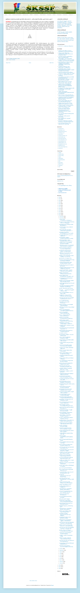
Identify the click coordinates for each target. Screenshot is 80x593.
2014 (60, 211)
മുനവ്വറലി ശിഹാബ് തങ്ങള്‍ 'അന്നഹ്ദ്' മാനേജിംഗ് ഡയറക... (66, 377)
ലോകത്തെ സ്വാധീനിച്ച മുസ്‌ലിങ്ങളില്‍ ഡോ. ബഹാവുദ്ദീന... (66, 233)
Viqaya (59, 156)
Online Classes (43, 14)
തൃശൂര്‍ (58, 23)
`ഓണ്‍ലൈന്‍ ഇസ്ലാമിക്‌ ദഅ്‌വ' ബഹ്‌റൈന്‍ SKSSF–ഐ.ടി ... (65, 263)
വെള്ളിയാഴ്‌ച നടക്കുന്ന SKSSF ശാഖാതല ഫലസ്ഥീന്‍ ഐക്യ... (66, 296)
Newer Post (8, 62)
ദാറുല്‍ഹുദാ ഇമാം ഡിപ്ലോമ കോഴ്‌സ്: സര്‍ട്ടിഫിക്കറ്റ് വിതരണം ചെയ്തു (65, 106)
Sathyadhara (60, 158)
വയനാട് (69, 21)
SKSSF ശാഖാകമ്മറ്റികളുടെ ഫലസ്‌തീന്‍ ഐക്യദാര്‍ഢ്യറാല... (66, 310)
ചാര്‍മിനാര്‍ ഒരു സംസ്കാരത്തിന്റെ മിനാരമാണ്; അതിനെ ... (65, 243)
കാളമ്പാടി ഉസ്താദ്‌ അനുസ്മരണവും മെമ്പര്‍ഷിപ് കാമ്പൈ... (65, 504)
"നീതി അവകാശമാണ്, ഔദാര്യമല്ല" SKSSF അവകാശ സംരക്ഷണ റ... (66, 246)
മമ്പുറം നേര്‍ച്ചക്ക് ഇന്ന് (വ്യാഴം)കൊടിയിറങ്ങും (64, 313)
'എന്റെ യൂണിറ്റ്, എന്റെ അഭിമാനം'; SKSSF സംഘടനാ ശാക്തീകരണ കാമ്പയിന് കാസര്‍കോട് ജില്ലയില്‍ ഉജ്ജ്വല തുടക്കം (65, 85)
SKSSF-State (70, 40)
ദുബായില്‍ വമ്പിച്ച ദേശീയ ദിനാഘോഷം (64, 302)
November (62, 217)
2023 (60, 197)
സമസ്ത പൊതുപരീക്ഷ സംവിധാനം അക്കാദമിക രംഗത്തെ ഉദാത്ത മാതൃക (65, 51)
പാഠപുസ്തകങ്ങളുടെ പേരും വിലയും (65, 185)
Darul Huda (60, 162)
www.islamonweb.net (62, 138)
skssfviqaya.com (61, 132)
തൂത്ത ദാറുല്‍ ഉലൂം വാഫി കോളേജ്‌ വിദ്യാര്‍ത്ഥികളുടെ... (66, 305)
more (59, 166)
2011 (60, 565)
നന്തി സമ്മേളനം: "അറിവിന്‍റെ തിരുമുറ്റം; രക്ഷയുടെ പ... (65, 415)
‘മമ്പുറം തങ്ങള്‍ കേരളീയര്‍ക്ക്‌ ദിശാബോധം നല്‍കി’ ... (64, 338)
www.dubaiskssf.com (62, 141)
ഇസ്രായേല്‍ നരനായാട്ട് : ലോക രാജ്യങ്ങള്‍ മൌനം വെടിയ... (65, 390)
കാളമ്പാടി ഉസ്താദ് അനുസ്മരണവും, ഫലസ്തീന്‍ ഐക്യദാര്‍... (66, 331)
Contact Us (65, 14)
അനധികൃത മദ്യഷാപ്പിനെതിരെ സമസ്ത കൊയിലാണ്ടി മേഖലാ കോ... (66, 397)
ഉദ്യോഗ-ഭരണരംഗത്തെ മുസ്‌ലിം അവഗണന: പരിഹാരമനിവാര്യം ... (66, 525)
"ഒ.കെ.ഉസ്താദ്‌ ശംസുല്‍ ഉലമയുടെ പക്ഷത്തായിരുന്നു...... (66, 278)
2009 (60, 568)
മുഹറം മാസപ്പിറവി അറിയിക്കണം (65, 467)
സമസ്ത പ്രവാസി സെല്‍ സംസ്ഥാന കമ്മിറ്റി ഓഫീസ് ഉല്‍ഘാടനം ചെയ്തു (65, 104)
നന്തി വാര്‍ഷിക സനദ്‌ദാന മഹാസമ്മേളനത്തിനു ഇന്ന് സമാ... (66, 405)
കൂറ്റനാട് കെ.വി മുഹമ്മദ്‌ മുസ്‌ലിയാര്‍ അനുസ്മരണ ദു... (66, 408)
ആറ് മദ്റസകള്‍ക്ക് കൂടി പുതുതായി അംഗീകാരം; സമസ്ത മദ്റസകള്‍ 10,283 (65, 121)
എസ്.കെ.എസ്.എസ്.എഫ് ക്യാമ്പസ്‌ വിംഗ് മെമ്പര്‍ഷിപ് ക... (66, 541)
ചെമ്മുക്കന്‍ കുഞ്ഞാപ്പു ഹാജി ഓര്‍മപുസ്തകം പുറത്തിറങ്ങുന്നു (64, 67)
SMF (61, 38)
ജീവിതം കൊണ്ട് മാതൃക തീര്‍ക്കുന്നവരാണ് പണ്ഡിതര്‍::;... (65, 273)
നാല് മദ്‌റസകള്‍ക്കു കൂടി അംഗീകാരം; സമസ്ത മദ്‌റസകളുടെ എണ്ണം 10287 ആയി (66, 73)
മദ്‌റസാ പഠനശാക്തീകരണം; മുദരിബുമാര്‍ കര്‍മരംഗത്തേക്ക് (64, 108)
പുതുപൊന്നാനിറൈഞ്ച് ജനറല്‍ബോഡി (64, 494)
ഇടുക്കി (69, 23)
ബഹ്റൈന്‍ (59, 33)
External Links (25, 14)
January (61, 563)
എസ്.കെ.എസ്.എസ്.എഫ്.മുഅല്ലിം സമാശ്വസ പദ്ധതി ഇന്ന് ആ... (66, 528)
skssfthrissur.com (61, 145)
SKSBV (63, 38)
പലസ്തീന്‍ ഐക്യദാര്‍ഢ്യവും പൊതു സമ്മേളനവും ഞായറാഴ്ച (66, 268)
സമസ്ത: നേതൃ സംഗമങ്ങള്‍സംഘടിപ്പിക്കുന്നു (65, 220)
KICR (59, 161)
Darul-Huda (65, 40)
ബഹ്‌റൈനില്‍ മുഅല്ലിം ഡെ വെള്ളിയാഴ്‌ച (65, 486)
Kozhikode (13, 59)
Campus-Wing (70, 37)
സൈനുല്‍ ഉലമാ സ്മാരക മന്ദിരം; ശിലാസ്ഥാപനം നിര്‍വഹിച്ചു (64, 124)
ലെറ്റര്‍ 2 (58, 176)
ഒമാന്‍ (66, 32)
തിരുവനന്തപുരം (65, 26)
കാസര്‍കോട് (60, 21)
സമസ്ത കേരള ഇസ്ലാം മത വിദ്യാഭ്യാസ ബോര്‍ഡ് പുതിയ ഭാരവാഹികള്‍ (64, 111)
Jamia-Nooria (60, 40)
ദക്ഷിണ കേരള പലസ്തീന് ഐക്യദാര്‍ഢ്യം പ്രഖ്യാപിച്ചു (66, 321)
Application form (60, 180)
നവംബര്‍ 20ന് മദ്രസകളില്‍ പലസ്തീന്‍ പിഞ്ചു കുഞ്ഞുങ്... (66, 392)
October (61, 548)
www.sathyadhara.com (62, 139)
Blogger (52, 585)
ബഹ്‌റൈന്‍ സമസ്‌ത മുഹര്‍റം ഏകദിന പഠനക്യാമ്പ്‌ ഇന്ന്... (65, 251)
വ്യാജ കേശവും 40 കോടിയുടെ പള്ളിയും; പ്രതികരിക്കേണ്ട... (65, 520)
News (10, 14)
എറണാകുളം (64, 23)
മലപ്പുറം (65, 22)
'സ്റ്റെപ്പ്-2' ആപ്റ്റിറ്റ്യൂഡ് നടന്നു (65, 484)
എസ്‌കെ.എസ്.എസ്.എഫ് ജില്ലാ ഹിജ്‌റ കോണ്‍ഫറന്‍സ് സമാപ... (66, 423)
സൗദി (58, 32)
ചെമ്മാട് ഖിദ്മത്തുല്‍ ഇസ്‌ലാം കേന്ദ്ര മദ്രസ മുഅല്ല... (66, 431)
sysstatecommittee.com (62, 135)
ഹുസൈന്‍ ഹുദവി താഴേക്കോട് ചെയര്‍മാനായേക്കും (65, 533)
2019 (60, 203)
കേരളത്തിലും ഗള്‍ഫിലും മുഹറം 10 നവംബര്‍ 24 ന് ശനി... (66, 400)
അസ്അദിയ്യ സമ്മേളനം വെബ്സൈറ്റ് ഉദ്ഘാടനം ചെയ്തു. (66, 238)
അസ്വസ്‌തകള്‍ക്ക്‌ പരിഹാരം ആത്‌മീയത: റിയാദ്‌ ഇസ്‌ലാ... (65, 382)
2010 (60, 566)
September (62, 550)
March (61, 559)
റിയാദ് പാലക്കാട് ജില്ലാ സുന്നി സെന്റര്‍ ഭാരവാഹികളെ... (65, 353)
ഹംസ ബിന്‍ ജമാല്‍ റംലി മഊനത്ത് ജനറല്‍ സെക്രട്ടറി (66, 361)
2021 (60, 200)
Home (6, 14)
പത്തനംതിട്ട (69, 25)
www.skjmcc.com (61, 130)
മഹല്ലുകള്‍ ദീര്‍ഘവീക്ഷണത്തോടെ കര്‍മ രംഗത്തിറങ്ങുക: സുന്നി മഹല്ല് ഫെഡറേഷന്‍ (66, 89)
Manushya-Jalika (65, 41)
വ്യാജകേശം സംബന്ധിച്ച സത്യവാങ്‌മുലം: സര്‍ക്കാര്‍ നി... (66, 323)
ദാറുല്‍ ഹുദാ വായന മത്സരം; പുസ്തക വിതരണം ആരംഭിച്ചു (66, 461)
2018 (60, 205)
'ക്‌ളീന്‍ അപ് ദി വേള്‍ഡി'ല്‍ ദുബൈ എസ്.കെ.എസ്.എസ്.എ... (66, 253)
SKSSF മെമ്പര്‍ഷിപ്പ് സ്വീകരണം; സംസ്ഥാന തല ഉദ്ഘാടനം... (65, 248)
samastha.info (61, 128)
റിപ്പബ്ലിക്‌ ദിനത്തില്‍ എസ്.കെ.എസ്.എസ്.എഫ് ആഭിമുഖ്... (65, 514)
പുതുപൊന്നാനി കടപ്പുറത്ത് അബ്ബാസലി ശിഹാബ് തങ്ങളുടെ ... (66, 482)
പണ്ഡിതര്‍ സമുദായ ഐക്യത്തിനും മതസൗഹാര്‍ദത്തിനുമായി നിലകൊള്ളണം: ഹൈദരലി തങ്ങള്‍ (65, 57)
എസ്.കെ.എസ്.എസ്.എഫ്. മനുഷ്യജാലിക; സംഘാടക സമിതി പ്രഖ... (66, 479)
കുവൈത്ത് (65, 33)
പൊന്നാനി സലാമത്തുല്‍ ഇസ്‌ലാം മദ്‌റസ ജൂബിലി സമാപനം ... (65, 492)
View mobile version (33, 580)
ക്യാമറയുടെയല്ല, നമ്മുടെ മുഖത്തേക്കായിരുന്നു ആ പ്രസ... (66, 240)
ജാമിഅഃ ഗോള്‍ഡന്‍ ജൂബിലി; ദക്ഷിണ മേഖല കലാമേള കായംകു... (66, 281)
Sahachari (59, 41)
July (60, 553)
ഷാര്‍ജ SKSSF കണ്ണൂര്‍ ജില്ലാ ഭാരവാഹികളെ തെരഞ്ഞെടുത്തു (66, 501)
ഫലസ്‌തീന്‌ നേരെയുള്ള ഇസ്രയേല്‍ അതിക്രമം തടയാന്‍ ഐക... (66, 286)
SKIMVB (72, 38)
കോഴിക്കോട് (60, 22)
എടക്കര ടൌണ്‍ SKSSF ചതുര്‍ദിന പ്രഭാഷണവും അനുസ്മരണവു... (66, 271)
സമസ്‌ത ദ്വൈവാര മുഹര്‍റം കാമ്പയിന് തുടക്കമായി (65, 387)
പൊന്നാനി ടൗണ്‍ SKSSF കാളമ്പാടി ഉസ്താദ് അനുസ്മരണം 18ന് (66, 458)
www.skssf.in (60, 134)
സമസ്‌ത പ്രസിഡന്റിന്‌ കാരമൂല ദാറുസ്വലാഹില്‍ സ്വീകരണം (65, 345)
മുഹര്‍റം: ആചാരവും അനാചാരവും (66, 288)
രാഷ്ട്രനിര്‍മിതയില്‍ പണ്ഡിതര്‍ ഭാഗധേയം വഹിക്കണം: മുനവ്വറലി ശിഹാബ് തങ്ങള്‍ (66, 60)
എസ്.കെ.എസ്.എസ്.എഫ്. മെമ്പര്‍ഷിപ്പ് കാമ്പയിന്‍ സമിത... (65, 366)
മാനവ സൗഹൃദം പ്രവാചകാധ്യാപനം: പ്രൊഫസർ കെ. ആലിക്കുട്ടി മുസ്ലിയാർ (66, 95)
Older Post (51, 62)
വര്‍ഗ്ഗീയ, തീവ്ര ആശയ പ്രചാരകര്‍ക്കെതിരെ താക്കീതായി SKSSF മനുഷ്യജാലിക (66, 92)
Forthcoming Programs (17, 14)
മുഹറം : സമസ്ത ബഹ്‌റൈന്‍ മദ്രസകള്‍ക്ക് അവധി (64, 315)
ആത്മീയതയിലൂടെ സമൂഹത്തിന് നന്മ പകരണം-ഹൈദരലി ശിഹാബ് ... (66, 421)
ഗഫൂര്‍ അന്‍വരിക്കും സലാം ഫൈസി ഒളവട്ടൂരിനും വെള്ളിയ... (66, 450)
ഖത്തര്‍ (70, 32)
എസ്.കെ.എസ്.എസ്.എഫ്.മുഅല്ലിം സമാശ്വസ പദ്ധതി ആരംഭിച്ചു (66, 523)
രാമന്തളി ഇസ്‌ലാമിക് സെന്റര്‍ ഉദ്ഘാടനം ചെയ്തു (65, 518)
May (60, 556)
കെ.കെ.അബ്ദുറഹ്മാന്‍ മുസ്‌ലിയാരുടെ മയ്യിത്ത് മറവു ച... (66, 544)
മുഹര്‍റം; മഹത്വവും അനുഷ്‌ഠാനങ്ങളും (63, 426)
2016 (60, 208)
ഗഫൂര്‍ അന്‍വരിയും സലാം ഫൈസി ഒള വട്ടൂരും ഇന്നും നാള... (66, 472)
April (60, 558)
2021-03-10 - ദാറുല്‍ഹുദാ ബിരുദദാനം (65, 46)
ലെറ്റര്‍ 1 (58, 175)
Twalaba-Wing (64, 37)
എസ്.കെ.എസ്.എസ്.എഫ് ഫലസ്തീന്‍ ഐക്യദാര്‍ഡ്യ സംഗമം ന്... (66, 298)
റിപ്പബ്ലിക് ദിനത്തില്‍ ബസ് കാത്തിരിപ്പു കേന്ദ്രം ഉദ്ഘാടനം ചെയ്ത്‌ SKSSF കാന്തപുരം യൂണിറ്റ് (65, 98)
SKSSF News (60, 163)
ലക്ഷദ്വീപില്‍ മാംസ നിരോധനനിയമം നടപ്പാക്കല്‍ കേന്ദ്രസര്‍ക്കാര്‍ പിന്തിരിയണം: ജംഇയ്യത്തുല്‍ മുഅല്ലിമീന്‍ (65, 64)
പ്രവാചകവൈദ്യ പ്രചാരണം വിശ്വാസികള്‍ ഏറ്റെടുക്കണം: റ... (66, 230)
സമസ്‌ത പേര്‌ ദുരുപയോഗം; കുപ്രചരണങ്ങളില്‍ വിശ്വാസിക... (66, 546)
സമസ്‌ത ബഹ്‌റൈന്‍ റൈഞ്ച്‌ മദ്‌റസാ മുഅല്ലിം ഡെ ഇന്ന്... (65, 428)
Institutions (36, 14)
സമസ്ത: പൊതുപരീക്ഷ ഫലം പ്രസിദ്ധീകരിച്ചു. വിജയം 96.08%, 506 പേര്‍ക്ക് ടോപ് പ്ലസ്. (65, 54)
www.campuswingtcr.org (62, 146)
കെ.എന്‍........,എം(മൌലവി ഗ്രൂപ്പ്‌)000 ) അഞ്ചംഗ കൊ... (66, 290)
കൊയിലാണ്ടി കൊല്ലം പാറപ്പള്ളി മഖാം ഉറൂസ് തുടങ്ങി (65, 410)
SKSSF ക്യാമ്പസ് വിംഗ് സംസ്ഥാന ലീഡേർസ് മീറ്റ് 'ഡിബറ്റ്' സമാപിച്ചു (65, 82)
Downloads (59, 14)
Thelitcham (60, 165)
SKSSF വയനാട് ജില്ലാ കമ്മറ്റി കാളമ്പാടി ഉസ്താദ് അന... (65, 511)
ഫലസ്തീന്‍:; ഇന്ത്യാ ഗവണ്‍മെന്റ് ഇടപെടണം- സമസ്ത (65, 369)
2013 (60, 213)
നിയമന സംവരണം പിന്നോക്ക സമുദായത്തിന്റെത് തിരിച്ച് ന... (65, 538)
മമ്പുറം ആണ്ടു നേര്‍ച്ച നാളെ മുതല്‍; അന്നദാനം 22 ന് (66, 470)
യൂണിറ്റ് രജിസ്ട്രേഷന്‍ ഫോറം (66, 175)
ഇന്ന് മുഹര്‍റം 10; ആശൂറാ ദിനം (65, 258)
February (61, 561)
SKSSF (31, 14)
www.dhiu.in (60, 148)
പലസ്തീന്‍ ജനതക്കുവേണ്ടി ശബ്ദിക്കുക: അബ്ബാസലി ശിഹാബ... (66, 374)
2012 (60, 214)
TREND (58, 37)
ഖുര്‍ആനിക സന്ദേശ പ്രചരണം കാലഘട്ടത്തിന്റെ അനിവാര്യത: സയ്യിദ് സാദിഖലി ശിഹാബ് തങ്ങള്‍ (66, 69)
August (61, 551)
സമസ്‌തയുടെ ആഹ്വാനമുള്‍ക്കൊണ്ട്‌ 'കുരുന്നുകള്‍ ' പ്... (66, 328)
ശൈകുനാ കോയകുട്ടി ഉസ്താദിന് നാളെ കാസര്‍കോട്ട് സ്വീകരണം (66, 260)
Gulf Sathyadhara (61, 159)
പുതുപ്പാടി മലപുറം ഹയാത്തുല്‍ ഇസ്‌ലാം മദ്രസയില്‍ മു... (65, 489)
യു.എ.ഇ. (63, 32)
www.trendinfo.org (61, 137)
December (62, 216)
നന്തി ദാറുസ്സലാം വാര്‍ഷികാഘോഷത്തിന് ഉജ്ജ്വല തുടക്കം (66, 436)
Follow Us (71, 14)
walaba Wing (61, 154)
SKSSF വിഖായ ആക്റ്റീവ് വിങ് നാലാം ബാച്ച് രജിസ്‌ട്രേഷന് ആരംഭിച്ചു (65, 101)
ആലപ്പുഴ (64, 25)
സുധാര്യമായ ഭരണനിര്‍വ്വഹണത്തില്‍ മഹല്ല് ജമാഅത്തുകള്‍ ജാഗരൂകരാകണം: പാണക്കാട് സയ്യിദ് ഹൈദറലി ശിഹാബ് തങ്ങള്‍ (66, 78)
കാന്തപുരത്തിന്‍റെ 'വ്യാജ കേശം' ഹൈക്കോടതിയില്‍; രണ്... (65, 413)
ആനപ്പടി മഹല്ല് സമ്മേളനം (64, 498)
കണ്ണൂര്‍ (65, 21)
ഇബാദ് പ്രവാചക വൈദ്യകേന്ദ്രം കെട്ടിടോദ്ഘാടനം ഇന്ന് (66, 364)
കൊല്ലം (59, 26)
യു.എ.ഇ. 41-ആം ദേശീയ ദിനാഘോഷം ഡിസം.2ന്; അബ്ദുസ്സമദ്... (66, 222)
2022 (60, 198)
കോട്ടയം (59, 25)
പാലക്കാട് (69, 22)
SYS (58, 38)
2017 (60, 206)
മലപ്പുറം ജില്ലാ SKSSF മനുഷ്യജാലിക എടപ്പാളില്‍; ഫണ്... (66, 276)
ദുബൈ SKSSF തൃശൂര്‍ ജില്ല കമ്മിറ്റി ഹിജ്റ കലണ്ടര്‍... (66, 340)
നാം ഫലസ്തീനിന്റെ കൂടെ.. (64, 300)
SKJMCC (68, 38)
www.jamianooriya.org (62, 131)
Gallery (54, 14)
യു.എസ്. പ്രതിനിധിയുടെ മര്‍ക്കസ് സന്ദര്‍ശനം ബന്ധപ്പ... (66, 418)
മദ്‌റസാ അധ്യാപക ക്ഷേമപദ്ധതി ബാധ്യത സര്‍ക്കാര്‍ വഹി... (65, 445)
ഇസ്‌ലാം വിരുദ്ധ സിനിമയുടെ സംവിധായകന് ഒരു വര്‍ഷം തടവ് (66, 531)
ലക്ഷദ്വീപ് (59, 27)
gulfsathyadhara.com (62, 142)
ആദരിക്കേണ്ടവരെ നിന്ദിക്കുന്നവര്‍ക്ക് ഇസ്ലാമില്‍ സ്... (66, 225)
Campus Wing (61, 155)
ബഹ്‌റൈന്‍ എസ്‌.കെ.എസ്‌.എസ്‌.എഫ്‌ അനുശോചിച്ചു (65, 475)
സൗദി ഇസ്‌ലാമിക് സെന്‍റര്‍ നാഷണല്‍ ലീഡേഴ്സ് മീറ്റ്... (64, 395)
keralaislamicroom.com (62, 144)
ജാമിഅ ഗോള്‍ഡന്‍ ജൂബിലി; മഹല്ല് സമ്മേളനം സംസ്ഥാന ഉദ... (66, 256)
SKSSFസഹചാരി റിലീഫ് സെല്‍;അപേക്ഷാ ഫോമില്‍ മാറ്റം (66, 318)
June (61, 555)
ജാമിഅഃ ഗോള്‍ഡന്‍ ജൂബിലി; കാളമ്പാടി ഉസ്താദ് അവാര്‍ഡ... (65, 455)
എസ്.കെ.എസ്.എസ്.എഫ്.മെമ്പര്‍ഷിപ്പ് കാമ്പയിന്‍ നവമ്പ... (66, 448)
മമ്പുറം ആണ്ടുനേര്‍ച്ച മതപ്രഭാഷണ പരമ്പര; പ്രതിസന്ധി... (66, 403)
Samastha (49, 14)
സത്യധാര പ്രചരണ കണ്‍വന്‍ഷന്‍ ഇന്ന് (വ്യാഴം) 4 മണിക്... (66, 453)
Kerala (10, 59)
